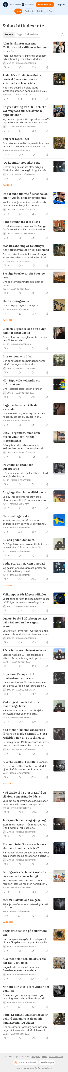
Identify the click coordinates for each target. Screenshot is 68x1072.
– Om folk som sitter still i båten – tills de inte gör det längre (26, 474)
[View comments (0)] (20, 67)
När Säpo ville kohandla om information (21, 382)
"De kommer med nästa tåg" (22, 162)
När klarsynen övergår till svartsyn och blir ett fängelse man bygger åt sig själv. (25, 940)
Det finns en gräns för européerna (18, 466)
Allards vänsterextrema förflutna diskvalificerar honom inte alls (25, 47)
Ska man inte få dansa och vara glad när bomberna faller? (24, 846)
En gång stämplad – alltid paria (24, 492)
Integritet (36, 1056)
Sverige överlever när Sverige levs (24, 275)
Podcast (29, 11)
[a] (59, 79)
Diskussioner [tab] (32, 34)
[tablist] (22, 34)
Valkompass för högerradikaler (24, 594)
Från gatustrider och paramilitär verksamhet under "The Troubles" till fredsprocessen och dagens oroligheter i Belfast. (25, 446)
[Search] (62, 34)
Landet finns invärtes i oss (21, 222)
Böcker (41, 11)
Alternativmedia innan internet (25, 761)
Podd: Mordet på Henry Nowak (24, 563)
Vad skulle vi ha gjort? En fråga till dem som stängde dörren (24, 794)
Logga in (60, 4)
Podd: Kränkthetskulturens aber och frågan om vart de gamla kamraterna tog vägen (25, 1018)
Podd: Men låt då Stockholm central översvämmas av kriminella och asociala (22, 79)
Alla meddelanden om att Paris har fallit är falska (24, 961)
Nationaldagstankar (17, 516)
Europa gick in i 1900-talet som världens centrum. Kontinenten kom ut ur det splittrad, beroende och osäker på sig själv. (26, 743)
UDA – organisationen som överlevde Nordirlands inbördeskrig (21, 437)
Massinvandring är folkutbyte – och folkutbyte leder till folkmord (26, 248)
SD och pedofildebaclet (18, 540)
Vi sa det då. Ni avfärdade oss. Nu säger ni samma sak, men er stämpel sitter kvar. (25, 802)
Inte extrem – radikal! (18, 356)
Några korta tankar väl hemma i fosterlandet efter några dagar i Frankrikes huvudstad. (21, 968)
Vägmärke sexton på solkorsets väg (25, 933)
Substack (19, 1068)
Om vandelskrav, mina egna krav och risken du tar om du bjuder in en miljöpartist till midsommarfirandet (24, 415)
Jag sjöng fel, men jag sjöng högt (25, 820)
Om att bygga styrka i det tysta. (20, 305)
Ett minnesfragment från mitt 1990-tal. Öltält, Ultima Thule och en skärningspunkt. (25, 826)
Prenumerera (45, 4)
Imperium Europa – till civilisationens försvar (19, 676)
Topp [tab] (19, 34)
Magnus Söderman (26, 63)
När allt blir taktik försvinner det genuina (26, 988)
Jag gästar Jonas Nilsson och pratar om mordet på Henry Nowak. (25, 569)
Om (50, 11)
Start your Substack (26, 1062)
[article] (34, 55)
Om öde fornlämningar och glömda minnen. (23, 283)
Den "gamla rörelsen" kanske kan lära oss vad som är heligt (25, 874)
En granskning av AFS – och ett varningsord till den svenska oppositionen (24, 111)
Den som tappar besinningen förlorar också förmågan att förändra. (24, 362)
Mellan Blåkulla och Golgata (22, 900)
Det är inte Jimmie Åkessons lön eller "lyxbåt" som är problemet (25, 196)
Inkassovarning (56, 1056)
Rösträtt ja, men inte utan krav (24, 650)
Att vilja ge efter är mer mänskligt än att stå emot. (25, 906)
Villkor (44, 1056)
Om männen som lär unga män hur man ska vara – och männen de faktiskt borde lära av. (26, 145)
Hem (18, 11)
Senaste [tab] (9, 34)
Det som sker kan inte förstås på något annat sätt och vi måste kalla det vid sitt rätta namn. (25, 255)
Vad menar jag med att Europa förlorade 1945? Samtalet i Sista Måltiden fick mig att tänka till (25, 733)
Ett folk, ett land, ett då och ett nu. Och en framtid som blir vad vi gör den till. (24, 522)
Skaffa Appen (47, 1062)
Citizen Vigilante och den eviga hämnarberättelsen (24, 331)
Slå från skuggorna (16, 301)
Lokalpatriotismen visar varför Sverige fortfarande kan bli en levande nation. (24, 227)
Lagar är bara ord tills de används (20, 407)
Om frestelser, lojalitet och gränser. (22, 388)
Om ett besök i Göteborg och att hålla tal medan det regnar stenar (25, 622)
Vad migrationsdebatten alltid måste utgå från (24, 704)
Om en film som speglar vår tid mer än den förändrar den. (25, 338)
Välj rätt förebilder (16, 139)
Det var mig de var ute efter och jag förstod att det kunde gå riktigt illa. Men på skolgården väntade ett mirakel (25, 168)
